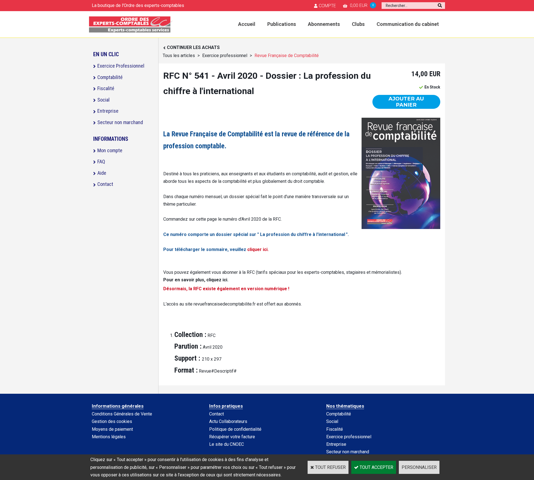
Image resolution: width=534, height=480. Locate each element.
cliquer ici (257, 249)
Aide (101, 173)
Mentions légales (109, 436)
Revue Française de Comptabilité (286, 55)
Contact (105, 184)
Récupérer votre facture (232, 436)
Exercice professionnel (224, 55)
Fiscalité (105, 88)
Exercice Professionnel (120, 66)
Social (103, 100)
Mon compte (109, 150)
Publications (281, 24)
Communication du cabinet (408, 24)
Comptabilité (110, 77)
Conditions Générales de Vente (122, 414)
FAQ (101, 161)
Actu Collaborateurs (228, 421)
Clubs (358, 24)
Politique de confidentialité (235, 429)
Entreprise (107, 111)
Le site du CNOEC (226, 444)
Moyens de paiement (112, 429)
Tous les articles (179, 55)
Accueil (246, 24)
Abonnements (324, 24)
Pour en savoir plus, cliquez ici (195, 279)
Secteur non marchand (120, 122)
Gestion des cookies (112, 421)
